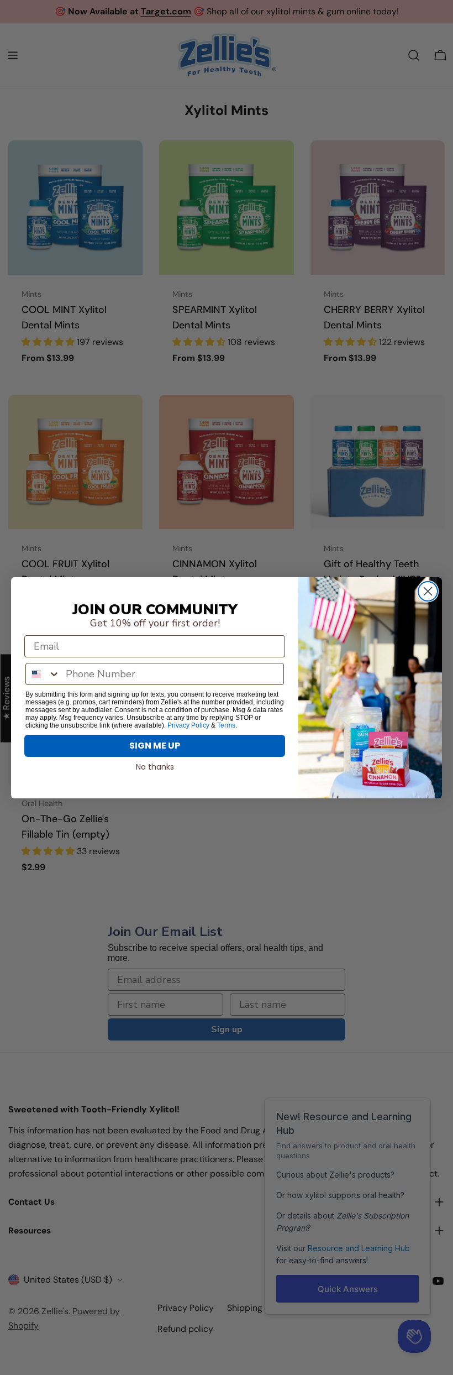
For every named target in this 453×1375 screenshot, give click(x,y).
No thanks (155, 766)
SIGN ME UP (154, 745)
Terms (226, 725)
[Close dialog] (428, 591)
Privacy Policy (188, 725)
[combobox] (43, 673)
